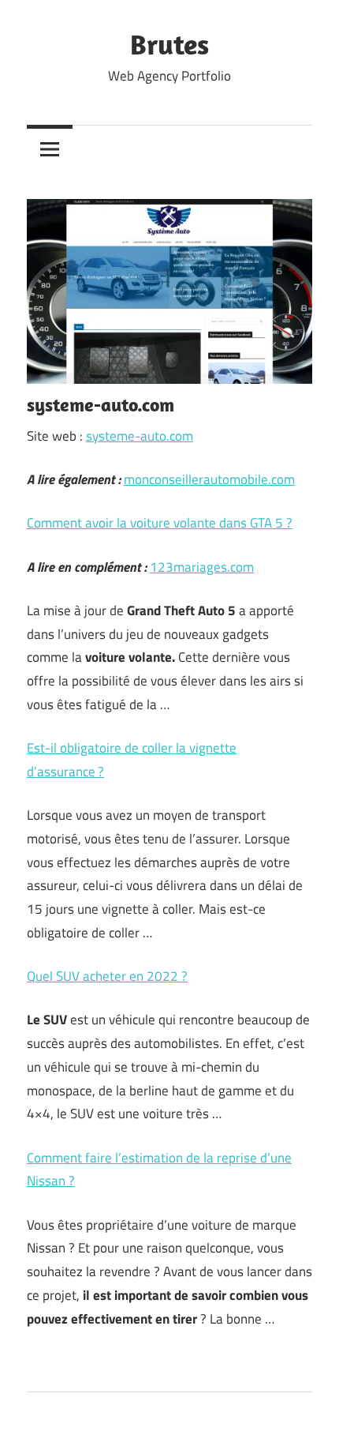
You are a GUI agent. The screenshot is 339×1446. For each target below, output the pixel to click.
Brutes (169, 44)
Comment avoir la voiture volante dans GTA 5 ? (159, 523)
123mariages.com (202, 567)
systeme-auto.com (139, 436)
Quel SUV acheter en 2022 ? (107, 976)
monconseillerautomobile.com (209, 479)
